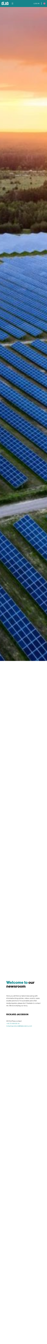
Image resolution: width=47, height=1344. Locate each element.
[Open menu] (12, 3)
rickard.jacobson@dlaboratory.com (19, 1026)
